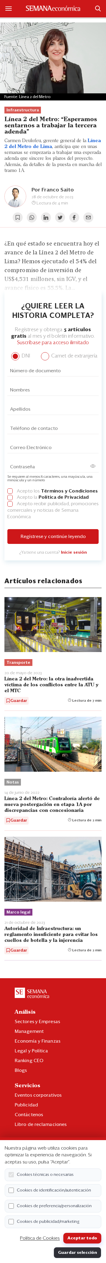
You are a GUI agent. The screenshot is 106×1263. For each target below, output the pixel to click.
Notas (12, 782)
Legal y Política (31, 1051)
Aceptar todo (82, 1238)
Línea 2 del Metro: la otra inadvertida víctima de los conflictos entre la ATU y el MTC (51, 685)
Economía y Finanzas (37, 1041)
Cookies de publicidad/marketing (48, 1222)
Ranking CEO (29, 1060)
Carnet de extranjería (73, 356)
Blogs (21, 1070)
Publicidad (26, 1105)
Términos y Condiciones (69, 491)
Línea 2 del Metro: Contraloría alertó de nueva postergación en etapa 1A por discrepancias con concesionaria (52, 805)
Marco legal (18, 912)
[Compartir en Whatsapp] (32, 217)
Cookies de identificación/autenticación (54, 1190)
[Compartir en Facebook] (74, 217)
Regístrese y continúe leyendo (53, 536)
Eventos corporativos (38, 1095)
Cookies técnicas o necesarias (45, 1175)
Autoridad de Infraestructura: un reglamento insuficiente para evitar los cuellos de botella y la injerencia (51, 934)
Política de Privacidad (64, 497)
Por (53, 190)
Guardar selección (77, 1253)
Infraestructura (22, 110)
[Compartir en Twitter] (60, 217)
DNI (25, 356)
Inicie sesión (74, 552)
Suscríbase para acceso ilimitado (53, 342)
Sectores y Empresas (37, 1021)
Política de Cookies (40, 1238)
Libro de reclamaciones (41, 1124)
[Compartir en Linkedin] (46, 217)
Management (29, 1031)
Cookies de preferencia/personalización (54, 1206)
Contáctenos (29, 1114)
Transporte (18, 663)
